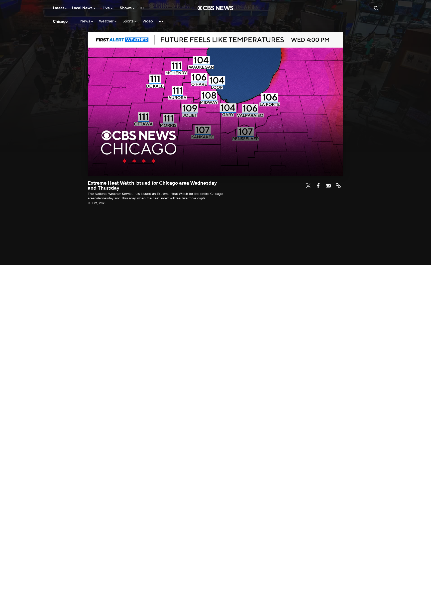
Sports (128, 21)
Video (147, 21)
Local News (83, 8)
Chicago (60, 21)
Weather (106, 21)
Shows (126, 8)
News (85, 21)
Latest (59, 8)
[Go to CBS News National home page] (215, 7)
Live (107, 7)
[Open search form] (376, 8)
